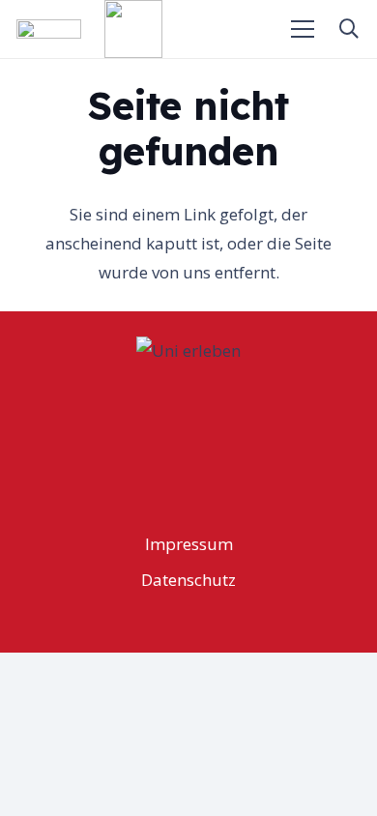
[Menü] (303, 29)
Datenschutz (188, 579)
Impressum (189, 544)
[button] (349, 29)
